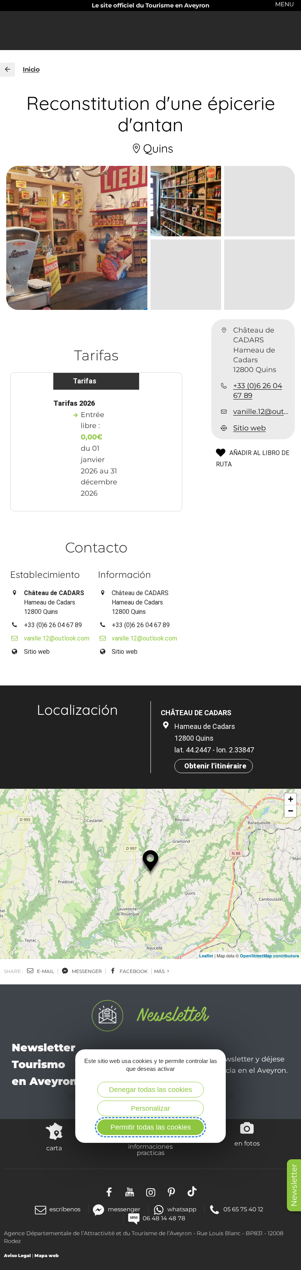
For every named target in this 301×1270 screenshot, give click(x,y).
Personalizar (150, 1108)
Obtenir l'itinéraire (215, 766)
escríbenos (64, 1209)
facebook (133, 971)
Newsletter (294, 1185)
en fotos (247, 1143)
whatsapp (181, 1209)
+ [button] (290, 799)
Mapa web (46, 1255)
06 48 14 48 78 (164, 1218)
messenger (86, 971)
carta (54, 1147)
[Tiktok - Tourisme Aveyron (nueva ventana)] (192, 1191)
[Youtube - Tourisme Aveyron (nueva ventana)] (129, 1191)
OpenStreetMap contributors (269, 956)
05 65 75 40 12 (243, 1209)
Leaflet (206, 956)
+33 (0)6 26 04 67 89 (257, 390)
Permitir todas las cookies (151, 1127)
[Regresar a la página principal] (7, 70)
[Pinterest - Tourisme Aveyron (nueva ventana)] (171, 1191)
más (160, 971)
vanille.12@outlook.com (260, 411)
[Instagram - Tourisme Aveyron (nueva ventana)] (150, 1191)
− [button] (290, 811)
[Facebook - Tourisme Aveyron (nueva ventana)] (109, 1191)
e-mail (45, 971)
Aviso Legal (17, 1255)
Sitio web (249, 428)
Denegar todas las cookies (150, 1090)
